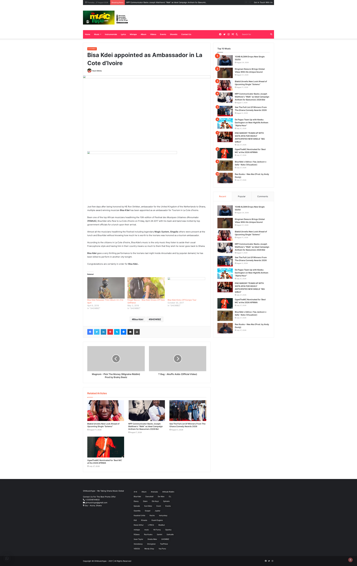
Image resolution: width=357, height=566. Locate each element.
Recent (222, 196)
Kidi (135, 520)
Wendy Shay (149, 549)
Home (87, 34)
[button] (7, 558)
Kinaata (144, 520)
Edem (145, 501)
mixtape (137, 530)
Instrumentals (111, 34)
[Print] (137, 332)
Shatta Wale (152, 539)
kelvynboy (163, 515)
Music (96, 34)
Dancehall (149, 496)
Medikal (161, 525)
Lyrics (123, 34)
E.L (170, 496)
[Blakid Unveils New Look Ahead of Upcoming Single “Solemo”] (105, 410)
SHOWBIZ (92, 49)
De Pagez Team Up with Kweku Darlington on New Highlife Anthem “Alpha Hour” (251, 122)
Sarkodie (170, 534)
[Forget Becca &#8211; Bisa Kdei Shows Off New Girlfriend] (146, 288)
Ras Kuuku (148, 534)
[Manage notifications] (350, 560)
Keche (152, 515)
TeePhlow (164, 544)
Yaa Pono (162, 549)
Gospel (147, 511)
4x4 (135, 492)
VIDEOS (137, 549)
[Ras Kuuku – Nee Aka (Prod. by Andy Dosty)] (225, 178)
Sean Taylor (138, 539)
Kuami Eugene (157, 520)
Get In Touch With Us (263, 2)
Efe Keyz (155, 501)
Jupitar (157, 511)
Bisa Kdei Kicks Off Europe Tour (182, 300)
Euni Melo (148, 506)
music (146, 530)
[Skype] (117, 332)
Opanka (168, 530)
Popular (242, 196)
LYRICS (151, 525)
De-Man (161, 496)
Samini (159, 534)
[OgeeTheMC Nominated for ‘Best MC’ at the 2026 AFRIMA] (105, 447)
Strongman (151, 544)
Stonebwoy (138, 544)
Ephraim (166, 501)
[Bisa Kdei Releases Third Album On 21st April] (106, 288)
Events (163, 34)
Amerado (154, 492)
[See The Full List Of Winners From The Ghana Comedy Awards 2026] (187, 410)
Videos (153, 34)
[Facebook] (90, 332)
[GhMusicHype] (106, 18)
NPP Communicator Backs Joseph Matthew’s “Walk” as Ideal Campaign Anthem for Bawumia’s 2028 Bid (170, 2)
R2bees (137, 534)
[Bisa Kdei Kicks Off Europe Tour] (186, 288)
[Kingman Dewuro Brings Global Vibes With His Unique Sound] (225, 73)
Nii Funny (157, 530)
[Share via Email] (130, 332)
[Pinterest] (110, 332)
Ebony (136, 501)
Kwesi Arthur (138, 525)
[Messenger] (123, 332)
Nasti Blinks (97, 71)
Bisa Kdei (138, 319)
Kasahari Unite (139, 515)
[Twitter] (97, 332)
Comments (262, 196)
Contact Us (186, 34)
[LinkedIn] (103, 332)
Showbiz (173, 34)
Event (158, 506)
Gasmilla (137, 511)
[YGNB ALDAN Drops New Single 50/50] (225, 60)
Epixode (137, 506)
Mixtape (133, 34)
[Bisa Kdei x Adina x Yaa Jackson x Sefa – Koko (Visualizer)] (225, 165)
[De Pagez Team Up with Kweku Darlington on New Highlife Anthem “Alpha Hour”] (225, 123)
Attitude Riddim (168, 492)
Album (143, 34)
